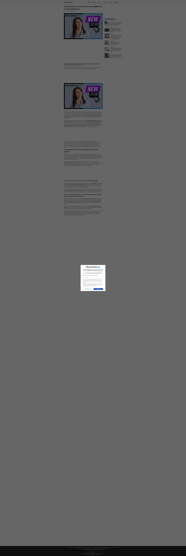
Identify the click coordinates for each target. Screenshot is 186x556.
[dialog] (93, 278)
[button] (93, 277)
